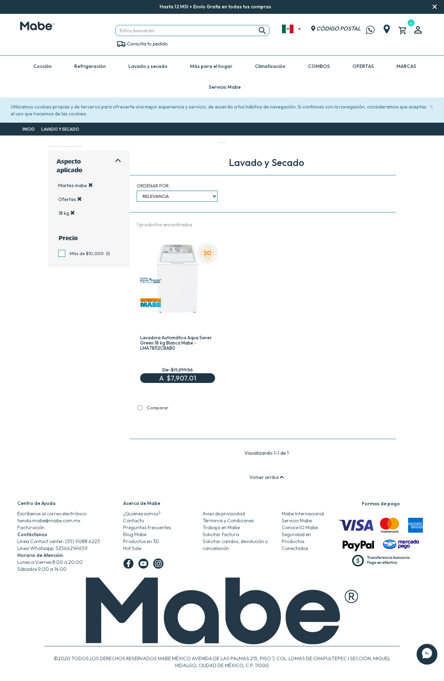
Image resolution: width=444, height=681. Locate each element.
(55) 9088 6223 (82, 541)
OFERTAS (363, 66)
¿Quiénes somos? (142, 513)
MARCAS (406, 66)
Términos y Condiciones (228, 520)
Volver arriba (264, 477)
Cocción (42, 66)
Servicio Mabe (225, 87)
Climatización (270, 66)
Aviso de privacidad (224, 513)
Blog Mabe (134, 534)
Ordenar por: (153, 186)
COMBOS (319, 66)
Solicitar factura (221, 534)
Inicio (29, 129)
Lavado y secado (148, 66)
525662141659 (72, 548)
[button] (280, 7)
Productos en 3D (141, 541)
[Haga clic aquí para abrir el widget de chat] (427, 656)
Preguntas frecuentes (147, 527)
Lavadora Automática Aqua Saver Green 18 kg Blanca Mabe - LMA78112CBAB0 (176, 343)
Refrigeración (90, 66)
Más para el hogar (211, 66)
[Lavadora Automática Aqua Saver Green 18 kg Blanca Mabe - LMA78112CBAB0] (178, 280)
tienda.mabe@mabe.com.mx (48, 520)
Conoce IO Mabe (300, 527)
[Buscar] (262, 30)
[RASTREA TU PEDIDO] (142, 43)
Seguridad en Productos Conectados (296, 541)
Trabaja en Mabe (221, 527)
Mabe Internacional (303, 513)
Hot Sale (132, 548)
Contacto (133, 520)
